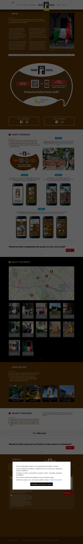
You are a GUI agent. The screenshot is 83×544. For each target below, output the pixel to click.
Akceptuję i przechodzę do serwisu (41, 484)
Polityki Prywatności (56, 480)
